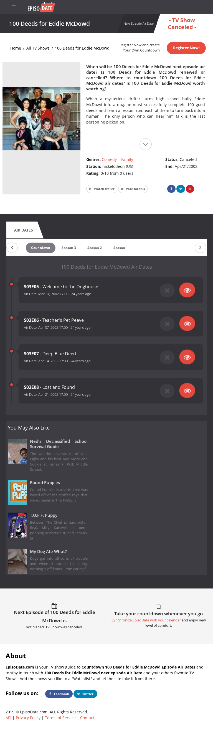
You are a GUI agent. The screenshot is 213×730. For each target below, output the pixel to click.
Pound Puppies (45, 482)
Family (127, 159)
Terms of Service (60, 717)
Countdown (40, 247)
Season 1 (120, 247)
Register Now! (186, 47)
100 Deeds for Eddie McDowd (82, 48)
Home (15, 48)
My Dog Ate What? (48, 551)
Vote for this (135, 189)
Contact (87, 717)
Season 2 (94, 247)
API (8, 717)
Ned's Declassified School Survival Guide (59, 444)
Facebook (61, 694)
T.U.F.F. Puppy (43, 515)
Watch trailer (104, 189)
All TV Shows (38, 48)
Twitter (87, 694)
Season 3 (69, 247)
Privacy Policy (28, 717)
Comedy (109, 159)
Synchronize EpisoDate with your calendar (146, 620)
